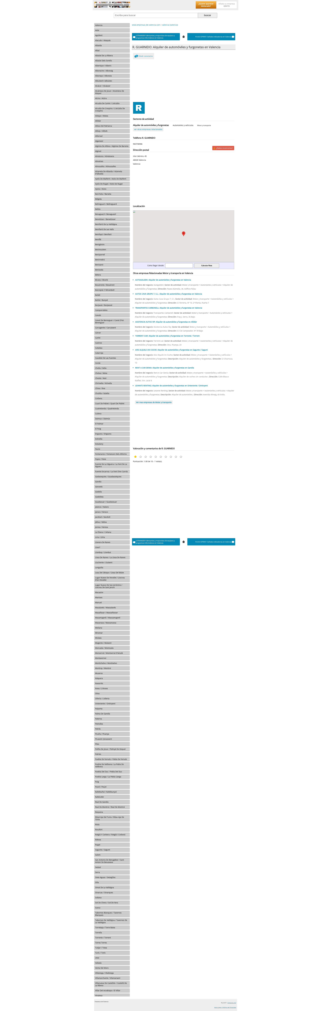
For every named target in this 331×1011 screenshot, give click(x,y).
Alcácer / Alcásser (102, 86)
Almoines (99, 161)
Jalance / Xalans (102, 507)
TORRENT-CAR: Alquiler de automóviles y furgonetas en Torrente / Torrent (167, 336)
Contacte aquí (231, 1003)
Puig (97, 781)
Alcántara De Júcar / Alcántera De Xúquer (109, 92)
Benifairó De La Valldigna (106, 224)
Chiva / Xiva (100, 388)
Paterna (98, 718)
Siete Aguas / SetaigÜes (105, 877)
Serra (97, 872)
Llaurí (97, 547)
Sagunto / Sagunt (102, 850)
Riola (97, 824)
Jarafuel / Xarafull (102, 517)
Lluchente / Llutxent (103, 562)
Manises (98, 597)
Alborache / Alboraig (104, 70)
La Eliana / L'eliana (103, 532)
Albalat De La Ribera (104, 55)
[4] (183, 36)
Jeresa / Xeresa (101, 527)
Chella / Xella (100, 368)
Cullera (98, 413)
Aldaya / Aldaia (101, 116)
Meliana (98, 628)
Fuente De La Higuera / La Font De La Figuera (111, 465)
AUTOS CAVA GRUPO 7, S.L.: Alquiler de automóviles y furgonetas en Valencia (168, 294)
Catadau (98, 348)
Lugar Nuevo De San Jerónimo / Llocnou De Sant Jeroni (108, 586)
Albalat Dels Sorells (103, 60)
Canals (98, 315)
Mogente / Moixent (103, 643)
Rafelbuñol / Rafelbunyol (106, 792)
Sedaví (98, 867)
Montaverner (100, 658)
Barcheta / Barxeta (103, 194)
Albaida (98, 45)
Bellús (97, 209)
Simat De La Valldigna (104, 887)
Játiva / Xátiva (101, 522)
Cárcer (98, 332)
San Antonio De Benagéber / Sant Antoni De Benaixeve (109, 861)
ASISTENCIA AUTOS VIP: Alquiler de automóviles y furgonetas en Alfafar (166, 322)
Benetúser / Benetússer (105, 219)
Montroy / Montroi (103, 668)
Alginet (98, 151)
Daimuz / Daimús (102, 418)
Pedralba (99, 724)
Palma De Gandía (102, 713)
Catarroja (99, 353)
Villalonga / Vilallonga (104, 973)
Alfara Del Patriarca (103, 126)
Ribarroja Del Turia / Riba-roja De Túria (109, 818)
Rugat (97, 844)
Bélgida (98, 199)
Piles (97, 744)
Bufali (97, 295)
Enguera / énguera (103, 434)
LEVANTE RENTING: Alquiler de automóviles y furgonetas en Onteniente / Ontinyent (171, 385)
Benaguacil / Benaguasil (105, 214)
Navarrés (99, 683)
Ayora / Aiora (100, 189)
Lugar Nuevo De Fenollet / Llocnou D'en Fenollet (110, 578)
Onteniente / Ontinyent (105, 703)
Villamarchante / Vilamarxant (107, 978)
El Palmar (99, 423)
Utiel (97, 958)
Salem (97, 855)
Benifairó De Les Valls (104, 229)
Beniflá (98, 239)
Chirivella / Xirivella (103, 383)
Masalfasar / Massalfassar (106, 612)
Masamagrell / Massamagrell (107, 617)
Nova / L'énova (101, 688)
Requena (99, 812)
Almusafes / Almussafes (105, 166)
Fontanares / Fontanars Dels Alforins (111, 454)
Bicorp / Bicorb (101, 280)
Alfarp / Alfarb (101, 131)
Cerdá (97, 363)
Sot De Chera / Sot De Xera (106, 902)
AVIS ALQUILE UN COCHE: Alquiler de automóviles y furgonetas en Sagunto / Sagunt (171, 350)
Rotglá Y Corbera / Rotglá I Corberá (110, 834)
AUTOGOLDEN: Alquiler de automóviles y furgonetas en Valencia (163, 280)
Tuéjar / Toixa (101, 947)
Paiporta (98, 708)
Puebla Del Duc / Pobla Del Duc (108, 771)
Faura (97, 449)
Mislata (98, 638)
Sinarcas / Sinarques (104, 892)
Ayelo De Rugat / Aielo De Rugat (109, 184)
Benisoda (99, 269)
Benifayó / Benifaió (103, 234)
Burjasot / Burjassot (103, 305)
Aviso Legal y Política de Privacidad (225, 1007)
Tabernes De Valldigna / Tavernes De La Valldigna (111, 921)
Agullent (98, 35)
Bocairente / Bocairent (104, 285)
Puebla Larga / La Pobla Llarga (108, 776)
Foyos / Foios (100, 459)
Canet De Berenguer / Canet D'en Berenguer (109, 321)
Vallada (98, 963)
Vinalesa (98, 995)
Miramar (99, 633)
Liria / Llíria (100, 537)
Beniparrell (100, 254)
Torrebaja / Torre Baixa (105, 927)
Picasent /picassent (103, 739)
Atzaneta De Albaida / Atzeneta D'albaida (108, 172)
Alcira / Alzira (101, 98)
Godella (98, 491)
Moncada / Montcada (104, 648)
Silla (97, 882)
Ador (97, 30)
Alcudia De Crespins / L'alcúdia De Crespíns (110, 109)
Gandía (98, 481)
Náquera (99, 678)
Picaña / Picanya (102, 734)
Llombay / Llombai (103, 552)
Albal (97, 50)
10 (181, 456)
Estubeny (99, 444)
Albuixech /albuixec (103, 81)
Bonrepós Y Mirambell (104, 290)
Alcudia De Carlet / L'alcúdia (107, 103)
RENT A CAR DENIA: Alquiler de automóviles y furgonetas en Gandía (164, 367)
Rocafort (98, 829)
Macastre (99, 592)
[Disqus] (184, 499)
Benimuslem (100, 249)
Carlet (97, 338)
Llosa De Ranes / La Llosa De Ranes (110, 557)
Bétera (98, 275)
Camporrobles (101, 310)
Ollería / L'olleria (102, 698)
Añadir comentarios (146, 56)
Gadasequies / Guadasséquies (108, 476)
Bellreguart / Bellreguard (106, 204)
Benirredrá (100, 259)
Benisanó (99, 264)
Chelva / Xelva (101, 373)
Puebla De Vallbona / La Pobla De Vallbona (109, 765)
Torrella (98, 932)
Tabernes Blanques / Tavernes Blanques (108, 913)
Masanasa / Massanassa (105, 622)
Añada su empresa (227, 4)
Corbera (98, 398)
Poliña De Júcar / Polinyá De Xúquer (110, 749)
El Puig (98, 428)
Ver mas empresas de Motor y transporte (154, 402)
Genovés (99, 486)
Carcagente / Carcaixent (105, 327)
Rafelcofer (99, 797)
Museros (99, 673)
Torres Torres (101, 942)
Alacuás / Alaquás (103, 40)
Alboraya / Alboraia (103, 76)
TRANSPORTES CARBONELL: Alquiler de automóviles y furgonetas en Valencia (168, 308)
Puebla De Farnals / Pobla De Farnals (111, 759)
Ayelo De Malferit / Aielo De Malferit (110, 179)
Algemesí (99, 141)
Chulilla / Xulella (102, 393)
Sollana (98, 897)
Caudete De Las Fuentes (105, 358)
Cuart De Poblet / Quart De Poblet (109, 403)
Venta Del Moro (101, 968)
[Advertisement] (183, 80)
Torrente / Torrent (103, 937)
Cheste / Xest (100, 378)
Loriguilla (99, 567)
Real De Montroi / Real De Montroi (110, 807)
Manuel (98, 602)
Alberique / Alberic (103, 65)
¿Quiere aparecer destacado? (205, 4)
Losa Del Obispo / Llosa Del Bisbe (109, 572)
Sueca (97, 907)
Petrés (98, 729)
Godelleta (99, 497)
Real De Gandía (101, 802)
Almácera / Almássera (104, 156)
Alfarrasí (99, 136)
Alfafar (98, 121)
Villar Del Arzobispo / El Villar (107, 990)
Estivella (98, 439)
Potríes (98, 754)
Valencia (98, 25)
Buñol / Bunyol (101, 300)
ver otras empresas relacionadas (148, 129)
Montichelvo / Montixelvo (106, 663)
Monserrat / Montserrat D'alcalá (109, 653)
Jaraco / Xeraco (101, 512)
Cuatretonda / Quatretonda (107, 408)
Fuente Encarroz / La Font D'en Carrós (111, 471)
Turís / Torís (100, 953)
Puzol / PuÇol (100, 787)
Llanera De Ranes (102, 542)
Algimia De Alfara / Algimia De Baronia (111, 146)
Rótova (98, 839)
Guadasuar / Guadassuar (106, 502)
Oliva (97, 693)
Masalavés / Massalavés (105, 607)
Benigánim (99, 244)
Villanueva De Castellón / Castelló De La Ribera (111, 984)
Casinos (98, 343)
